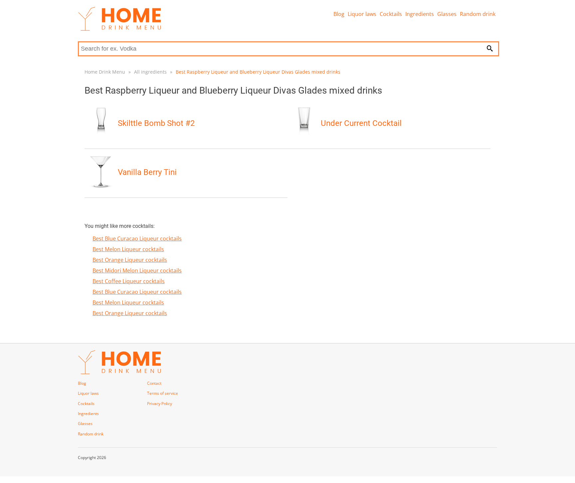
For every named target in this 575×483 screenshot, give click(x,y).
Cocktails (391, 14)
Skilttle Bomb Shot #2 (156, 123)
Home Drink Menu (105, 72)
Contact (154, 383)
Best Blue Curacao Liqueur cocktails (137, 238)
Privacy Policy (159, 403)
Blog (338, 14)
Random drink (477, 14)
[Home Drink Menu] (119, 29)
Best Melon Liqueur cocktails (128, 249)
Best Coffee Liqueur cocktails (129, 281)
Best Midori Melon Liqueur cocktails (137, 270)
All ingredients (150, 72)
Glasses (447, 14)
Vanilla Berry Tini (147, 172)
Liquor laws (362, 14)
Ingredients (419, 14)
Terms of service (162, 393)
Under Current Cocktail (361, 123)
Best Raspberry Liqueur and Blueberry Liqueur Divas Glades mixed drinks (258, 72)
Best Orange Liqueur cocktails (130, 259)
